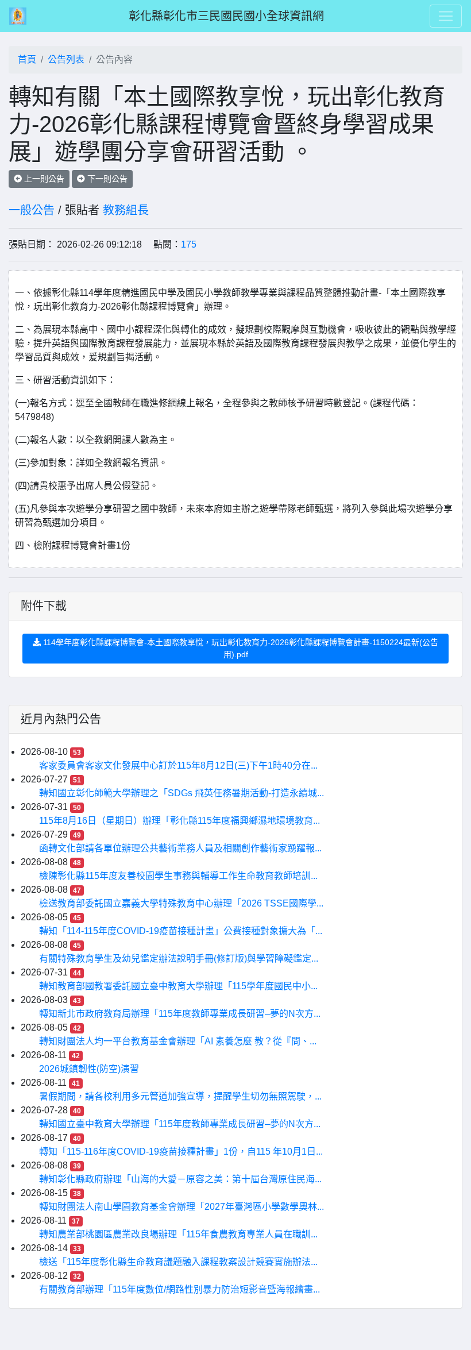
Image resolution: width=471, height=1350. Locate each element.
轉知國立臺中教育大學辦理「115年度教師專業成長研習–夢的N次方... (180, 1124)
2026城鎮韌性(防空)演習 (89, 1069)
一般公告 (32, 210)
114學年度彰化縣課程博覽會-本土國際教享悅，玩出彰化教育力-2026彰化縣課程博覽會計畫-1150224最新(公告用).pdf (239, 648)
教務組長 (126, 210)
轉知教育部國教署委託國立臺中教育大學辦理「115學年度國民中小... (178, 986)
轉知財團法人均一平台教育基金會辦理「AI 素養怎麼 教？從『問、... (177, 1041)
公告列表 (66, 59)
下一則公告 (106, 178)
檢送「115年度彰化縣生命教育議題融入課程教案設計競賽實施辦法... (178, 1262)
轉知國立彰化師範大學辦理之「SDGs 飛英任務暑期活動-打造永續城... (181, 793)
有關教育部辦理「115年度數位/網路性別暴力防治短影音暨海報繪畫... (179, 1289)
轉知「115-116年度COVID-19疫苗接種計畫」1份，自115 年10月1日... (181, 1151)
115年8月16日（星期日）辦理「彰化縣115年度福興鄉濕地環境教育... (179, 821)
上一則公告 (43, 178)
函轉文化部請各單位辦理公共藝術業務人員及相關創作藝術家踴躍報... (180, 848)
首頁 (27, 59)
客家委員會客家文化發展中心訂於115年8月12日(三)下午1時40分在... (178, 765)
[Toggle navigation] (446, 16)
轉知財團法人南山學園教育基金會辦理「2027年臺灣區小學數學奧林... (181, 1207)
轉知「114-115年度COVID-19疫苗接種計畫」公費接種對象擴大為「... (180, 931)
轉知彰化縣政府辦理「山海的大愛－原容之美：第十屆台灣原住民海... (180, 1179)
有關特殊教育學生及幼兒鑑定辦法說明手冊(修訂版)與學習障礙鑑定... (178, 958)
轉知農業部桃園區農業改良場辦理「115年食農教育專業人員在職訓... (178, 1234)
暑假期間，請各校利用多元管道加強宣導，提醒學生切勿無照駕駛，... (180, 1096)
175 (188, 244)
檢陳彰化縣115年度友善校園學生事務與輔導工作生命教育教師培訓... (178, 876)
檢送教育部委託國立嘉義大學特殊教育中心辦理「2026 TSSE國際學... (181, 903)
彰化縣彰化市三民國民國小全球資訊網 (226, 16)
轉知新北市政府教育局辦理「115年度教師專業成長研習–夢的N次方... (180, 1014)
